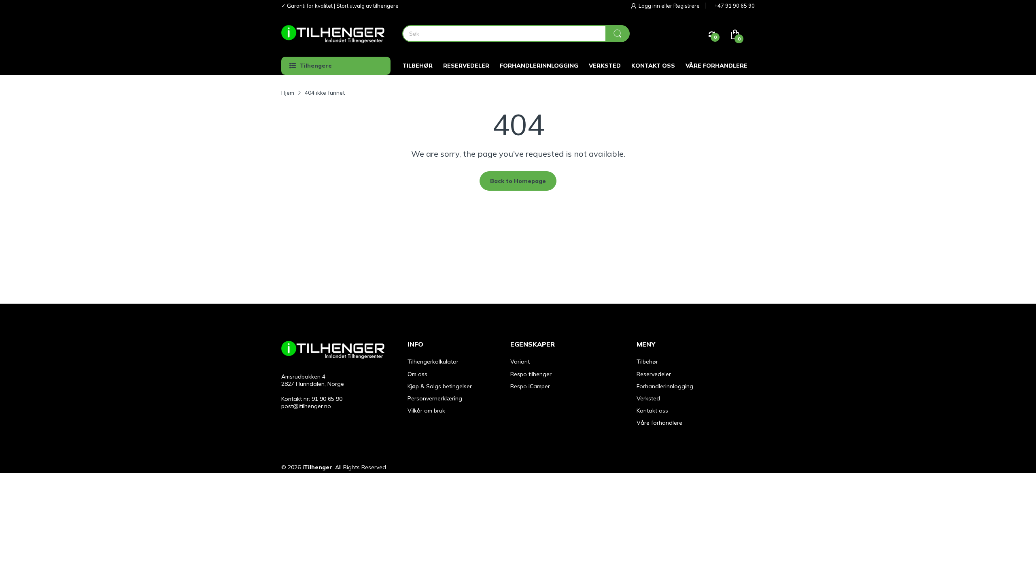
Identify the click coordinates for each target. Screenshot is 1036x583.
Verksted (648, 398)
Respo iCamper (530, 386)
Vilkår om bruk (426, 410)
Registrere (686, 5)
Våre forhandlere (659, 422)
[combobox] (515, 33)
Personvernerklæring (435, 398)
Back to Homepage (518, 181)
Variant (520, 361)
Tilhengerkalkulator (433, 361)
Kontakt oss (652, 410)
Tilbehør (647, 361)
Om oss (417, 374)
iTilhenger (317, 467)
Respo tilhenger (531, 374)
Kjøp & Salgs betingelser (440, 386)
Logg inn (650, 5)
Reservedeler (654, 374)
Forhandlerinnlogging (665, 386)
